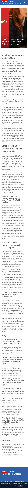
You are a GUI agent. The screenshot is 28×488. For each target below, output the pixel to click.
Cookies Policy (14, 485)
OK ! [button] (20, 485)
